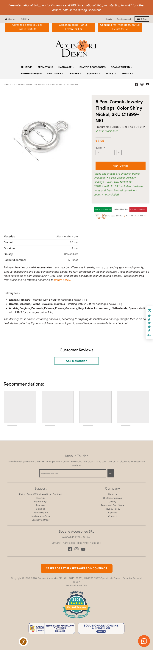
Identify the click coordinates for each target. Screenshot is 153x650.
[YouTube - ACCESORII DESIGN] (147, 84)
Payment (40, 505)
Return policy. (62, 279)
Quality (112, 501)
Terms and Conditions (112, 505)
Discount (40, 498)
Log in (109, 19)
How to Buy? (40, 501)
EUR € (23, 19)
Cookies (112, 512)
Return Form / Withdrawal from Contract (40, 494)
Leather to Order (40, 519)
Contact (112, 516)
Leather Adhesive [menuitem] (31, 73)
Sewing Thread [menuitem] (120, 67)
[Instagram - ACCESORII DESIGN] (142, 84)
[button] (149, 322)
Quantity (100, 148)
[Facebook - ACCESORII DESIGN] (136, 84)
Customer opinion (112, 498)
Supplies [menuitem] (92, 73)
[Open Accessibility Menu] (23, 641)
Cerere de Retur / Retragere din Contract (76, 568)
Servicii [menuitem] (126, 73)
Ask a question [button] (76, 361)
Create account (124, 19)
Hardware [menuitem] (64, 67)
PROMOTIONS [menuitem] (45, 67)
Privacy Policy (112, 508)
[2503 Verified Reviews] (76, 619)
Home (6, 84)
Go (110, 473)
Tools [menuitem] (109, 73)
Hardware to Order (40, 516)
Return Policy (41, 512)
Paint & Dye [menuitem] (54, 73)
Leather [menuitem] (74, 73)
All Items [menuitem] (26, 67)
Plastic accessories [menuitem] (92, 67)
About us (112, 494)
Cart (144, 19)
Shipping (40, 508)
